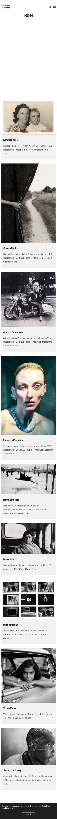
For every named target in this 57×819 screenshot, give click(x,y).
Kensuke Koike (10, 139)
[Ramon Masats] (28, 479)
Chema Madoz (10, 248)
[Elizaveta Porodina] (28, 395)
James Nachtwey (12, 770)
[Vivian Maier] (28, 675)
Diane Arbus (9, 559)
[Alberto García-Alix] (28, 299)
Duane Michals (10, 624)
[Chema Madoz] (28, 203)
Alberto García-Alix (13, 332)
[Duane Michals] (28, 599)
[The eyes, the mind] (6, 7)
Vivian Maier (9, 708)
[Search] (50, 7)
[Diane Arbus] (28, 538)
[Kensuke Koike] (28, 117)
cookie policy (8, 808)
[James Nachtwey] (28, 746)
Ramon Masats (11, 499)
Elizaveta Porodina (13, 440)
